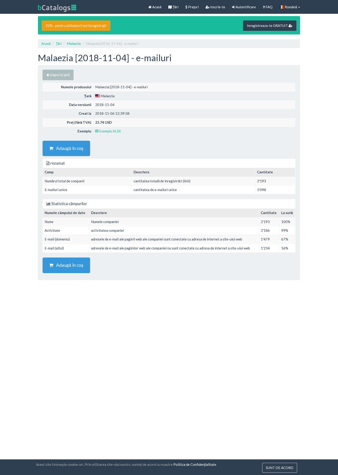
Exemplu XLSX (109, 131)
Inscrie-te (217, 7)
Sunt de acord (279, 468)
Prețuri (193, 7)
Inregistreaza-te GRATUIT (268, 25)
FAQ (268, 7)
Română (291, 7)
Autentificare (245, 7)
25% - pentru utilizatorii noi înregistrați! (76, 25)
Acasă (156, 7)
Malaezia (74, 43)
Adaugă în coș (68, 148)
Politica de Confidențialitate (194, 464)
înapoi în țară (59, 75)
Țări (175, 7)
